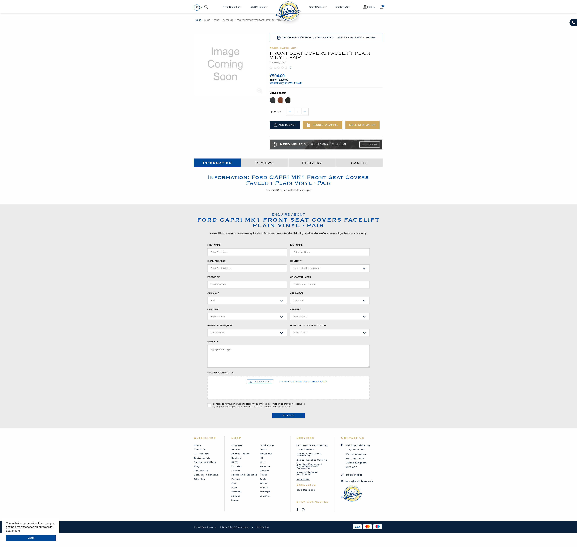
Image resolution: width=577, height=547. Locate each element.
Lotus (263, 449)
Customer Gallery (205, 462)
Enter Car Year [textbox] (218, 316)
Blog (197, 466)
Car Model (296, 293)
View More (303, 479)
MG (262, 458)
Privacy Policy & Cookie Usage (234, 527)
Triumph (265, 491)
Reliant (264, 470)
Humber (236, 491)
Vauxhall (265, 496)
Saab (263, 479)
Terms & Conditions (203, 527)
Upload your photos (220, 372)
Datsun (236, 470)
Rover (263, 475)
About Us (200, 449)
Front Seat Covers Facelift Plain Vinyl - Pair (263, 20)
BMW (234, 462)
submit (288, 415)
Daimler (236, 466)
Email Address (216, 261)
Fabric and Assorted (244, 475)
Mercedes (266, 453)
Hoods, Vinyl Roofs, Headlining (309, 454)
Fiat (234, 483)
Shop (207, 20)
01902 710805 (354, 475)
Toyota (264, 487)
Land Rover (267, 445)
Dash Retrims (305, 449)
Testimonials (202, 458)
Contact (343, 6)
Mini (262, 462)
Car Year (212, 309)
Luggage (237, 445)
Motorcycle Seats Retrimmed (307, 473)
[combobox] (197, 8)
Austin (235, 449)
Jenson (235, 500)
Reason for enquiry (219, 325)
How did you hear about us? (308, 325)
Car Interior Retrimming (312, 445)
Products (231, 6)
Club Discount (305, 490)
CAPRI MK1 (228, 20)
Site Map (199, 479)
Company (317, 6)
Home (198, 20)
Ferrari (235, 479)
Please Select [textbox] (300, 316)
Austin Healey (240, 453)
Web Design (263, 527)
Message (212, 341)
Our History (201, 453)
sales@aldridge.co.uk (359, 481)
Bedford (236, 458)
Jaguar (235, 496)
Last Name (296, 245)
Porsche (265, 466)
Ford (216, 20)
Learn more (13, 530)
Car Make (213, 293)
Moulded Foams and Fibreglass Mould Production (309, 466)
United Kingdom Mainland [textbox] (307, 268)
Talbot (264, 483)
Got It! (30, 538)
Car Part (295, 309)
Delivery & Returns (206, 475)
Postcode (213, 277)
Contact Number (300, 277)
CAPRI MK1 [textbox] (299, 300)
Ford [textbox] (213, 300)
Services (258, 6)
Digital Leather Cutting (311, 460)
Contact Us (369, 144)
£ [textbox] (197, 7)
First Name (213, 245)
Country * (296, 261)
